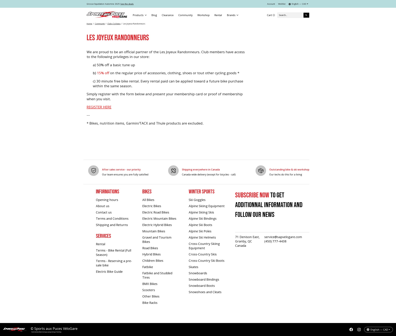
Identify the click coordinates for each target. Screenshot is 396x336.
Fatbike (147, 267)
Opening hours (107, 200)
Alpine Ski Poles (200, 231)
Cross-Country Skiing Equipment (204, 245)
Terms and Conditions (112, 218)
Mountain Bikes (153, 231)
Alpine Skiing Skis (201, 212)
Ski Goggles (197, 200)
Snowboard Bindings (204, 279)
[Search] (306, 15)
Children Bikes (152, 260)
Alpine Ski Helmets (202, 237)
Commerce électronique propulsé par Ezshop (46, 332)
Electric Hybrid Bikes (157, 225)
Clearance (168, 15)
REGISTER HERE (99, 107)
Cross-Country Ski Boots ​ (207, 260)
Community (185, 15)
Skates (193, 267)
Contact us (104, 212)
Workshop (203, 15)
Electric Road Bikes (155, 212)
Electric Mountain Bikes (159, 218)
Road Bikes (150, 248)
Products (138, 15)
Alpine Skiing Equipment (207, 206)
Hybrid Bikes (151, 254)
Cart (272, 15)
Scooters (148, 290)
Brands (231, 15)
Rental (218, 15)
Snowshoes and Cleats (205, 292)
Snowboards (198, 273)
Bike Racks (149, 302)
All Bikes (148, 200)
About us (102, 206)
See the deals (127, 3)
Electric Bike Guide (109, 271)
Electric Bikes (151, 206)
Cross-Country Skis (203, 254)
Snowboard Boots (202, 285)
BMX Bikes (149, 284)
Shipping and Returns (112, 225)
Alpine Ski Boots (200, 225)
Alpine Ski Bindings (203, 218)
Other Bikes (150, 296)
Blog (154, 15)
